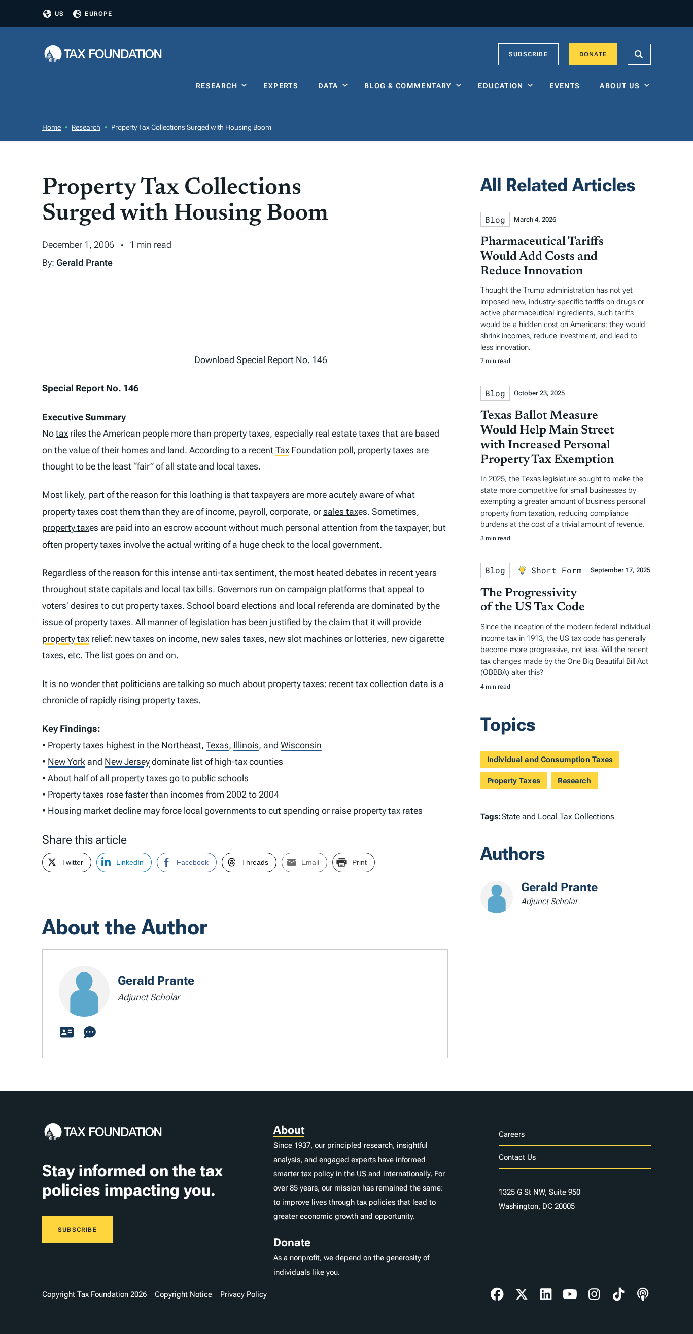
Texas (217, 745)
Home (51, 127)
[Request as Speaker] (89, 1033)
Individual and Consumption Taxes (550, 759)
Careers (512, 1134)
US (59, 13)
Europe (98, 13)
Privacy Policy (243, 1294)
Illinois (246, 745)
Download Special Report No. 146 (260, 359)
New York (66, 761)
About (288, 1130)
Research (216, 86)
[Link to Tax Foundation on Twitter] (521, 1294)
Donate (593, 54)
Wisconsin (301, 745)
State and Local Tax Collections (558, 816)
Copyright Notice (183, 1294)
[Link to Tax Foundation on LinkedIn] (546, 1294)
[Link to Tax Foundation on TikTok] (618, 1294)
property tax (65, 527)
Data (328, 86)
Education (501, 86)
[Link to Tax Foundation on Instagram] (594, 1294)
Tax (282, 450)
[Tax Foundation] (103, 54)
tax (62, 433)
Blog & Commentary (408, 86)
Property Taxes (513, 780)
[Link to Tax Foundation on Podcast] (643, 1294)
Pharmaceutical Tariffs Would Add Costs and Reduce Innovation (542, 256)
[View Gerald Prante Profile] (66, 1033)
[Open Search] (639, 54)
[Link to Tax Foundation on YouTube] (570, 1294)
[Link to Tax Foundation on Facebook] (497, 1294)
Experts (283, 86)
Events (566, 86)
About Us (620, 86)
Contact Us (517, 1157)
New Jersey (127, 761)
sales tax (340, 511)
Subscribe (528, 54)
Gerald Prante (84, 262)
